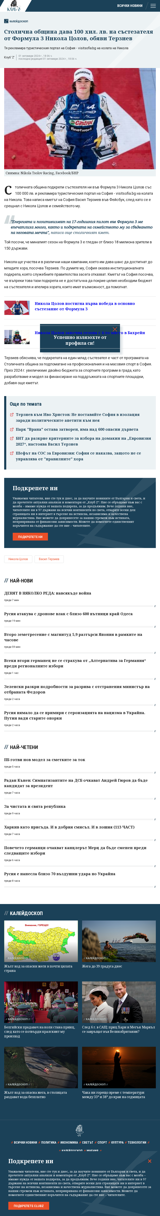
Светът (87, 1142)
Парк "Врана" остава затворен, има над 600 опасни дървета (77, 429)
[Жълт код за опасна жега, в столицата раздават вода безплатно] (41, 1067)
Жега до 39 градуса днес (102, 966)
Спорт (102, 1142)
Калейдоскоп (19, 21)
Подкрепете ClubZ (29, 1206)
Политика (48, 1142)
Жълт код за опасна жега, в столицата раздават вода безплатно (35, 1094)
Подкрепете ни (30, 537)
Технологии (137, 1142)
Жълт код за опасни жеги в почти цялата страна (38, 968)
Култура (117, 1142)
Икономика (69, 1142)
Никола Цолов (18, 559)
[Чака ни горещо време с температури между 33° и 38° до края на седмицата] (119, 1067)
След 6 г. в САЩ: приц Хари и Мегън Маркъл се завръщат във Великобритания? (118, 1029)
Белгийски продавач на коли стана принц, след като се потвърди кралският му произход (39, 1031)
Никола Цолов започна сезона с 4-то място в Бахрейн (90, 332)
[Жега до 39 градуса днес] (119, 941)
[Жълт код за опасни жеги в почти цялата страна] (41, 941)
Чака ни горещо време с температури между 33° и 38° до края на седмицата (113, 1094)
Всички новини (129, 6)
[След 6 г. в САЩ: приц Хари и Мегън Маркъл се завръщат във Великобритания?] (119, 1002)
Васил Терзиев (49, 559)
